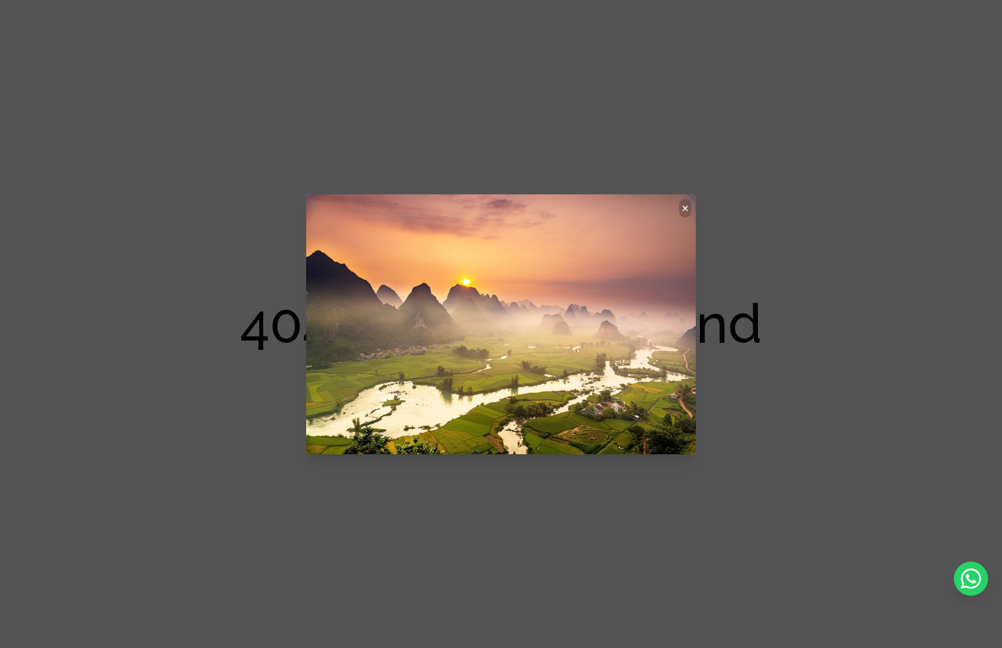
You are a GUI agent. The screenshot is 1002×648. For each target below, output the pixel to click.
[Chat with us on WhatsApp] (971, 579)
